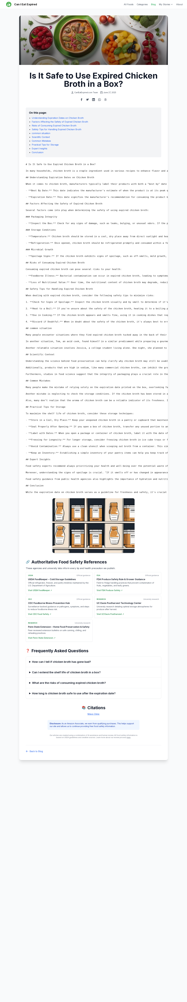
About (179, 4)
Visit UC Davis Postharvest (110, 614)
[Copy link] (105, 99)
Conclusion (37, 152)
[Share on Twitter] (87, 99)
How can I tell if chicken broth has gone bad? (61, 661)
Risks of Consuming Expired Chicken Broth (54, 125)
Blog (153, 4)
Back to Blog (36, 751)
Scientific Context (41, 137)
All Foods (128, 4)
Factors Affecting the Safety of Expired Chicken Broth (60, 121)
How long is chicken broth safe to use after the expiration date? (74, 693)
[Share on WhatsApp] (99, 99)
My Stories (164, 4)
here (128, 737)
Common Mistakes (41, 140)
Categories (142, 4)
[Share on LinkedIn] (93, 99)
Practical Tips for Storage (45, 144)
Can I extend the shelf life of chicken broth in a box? (66, 672)
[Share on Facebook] (81, 99)
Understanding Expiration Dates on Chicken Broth (58, 118)
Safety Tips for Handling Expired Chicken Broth (56, 129)
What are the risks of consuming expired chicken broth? (69, 682)
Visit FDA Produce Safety (110, 590)
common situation (41, 133)
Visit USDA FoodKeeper (40, 590)
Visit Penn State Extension (41, 638)
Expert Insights (39, 148)
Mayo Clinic (93, 714)
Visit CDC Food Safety (39, 614)
